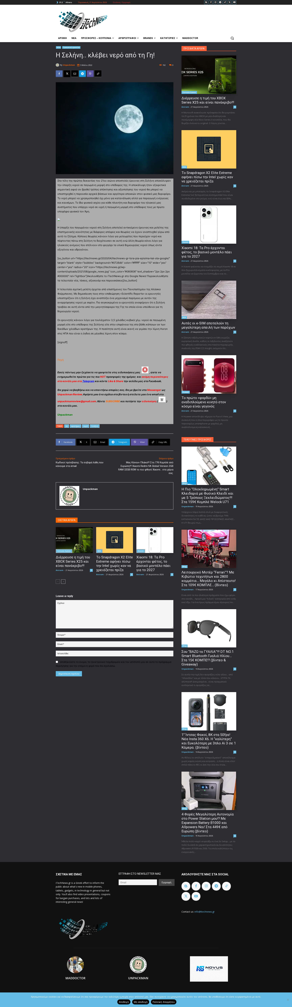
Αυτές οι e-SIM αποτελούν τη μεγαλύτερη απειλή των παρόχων (208, 325)
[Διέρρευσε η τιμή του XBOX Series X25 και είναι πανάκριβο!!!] (74, 540)
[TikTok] (225, 2)
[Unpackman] (58, 65)
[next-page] (63, 581)
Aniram (59, 570)
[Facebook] (211, 2)
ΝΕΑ (58, 47)
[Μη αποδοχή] (287, 999)
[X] (230, 2)
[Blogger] (206, 2)
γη (67, 426)
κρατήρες (75, 426)
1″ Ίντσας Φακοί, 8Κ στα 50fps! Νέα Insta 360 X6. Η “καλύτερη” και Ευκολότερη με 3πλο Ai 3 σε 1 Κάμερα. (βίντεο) (208, 741)
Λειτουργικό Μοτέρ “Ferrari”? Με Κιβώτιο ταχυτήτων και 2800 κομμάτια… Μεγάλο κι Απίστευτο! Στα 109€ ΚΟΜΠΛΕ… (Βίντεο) (208, 578)
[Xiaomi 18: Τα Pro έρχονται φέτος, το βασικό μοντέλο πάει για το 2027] (154, 540)
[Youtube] (234, 2)
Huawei (185, 392)
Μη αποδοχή (141, 1002)
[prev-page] (58, 581)
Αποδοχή (124, 1002)
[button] (232, 38)
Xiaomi (141, 551)
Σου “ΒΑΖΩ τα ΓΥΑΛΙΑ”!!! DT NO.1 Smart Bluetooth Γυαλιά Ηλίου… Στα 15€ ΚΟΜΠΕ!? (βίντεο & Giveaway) (207, 658)
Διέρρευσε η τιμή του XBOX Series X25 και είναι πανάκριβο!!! (73, 561)
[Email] (74, 73)
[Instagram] (215, 2)
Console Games (64, 551)
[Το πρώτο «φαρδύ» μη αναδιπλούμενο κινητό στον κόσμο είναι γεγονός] (208, 374)
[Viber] (90, 73)
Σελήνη (94, 426)
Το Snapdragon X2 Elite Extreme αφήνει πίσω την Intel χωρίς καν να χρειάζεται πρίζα (114, 563)
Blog (184, 483)
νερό (85, 426)
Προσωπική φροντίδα (71, 47)
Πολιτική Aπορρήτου (164, 1002)
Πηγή (60, 359)
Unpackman (69, 65)
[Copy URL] (98, 73)
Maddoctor (75, 978)
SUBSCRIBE (113, 401)
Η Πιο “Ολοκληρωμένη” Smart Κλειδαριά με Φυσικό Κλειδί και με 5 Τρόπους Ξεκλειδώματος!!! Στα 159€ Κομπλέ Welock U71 (207, 495)
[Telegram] (220, 2)
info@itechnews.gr (204, 911)
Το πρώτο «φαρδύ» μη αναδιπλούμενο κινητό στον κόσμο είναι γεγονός (203, 402)
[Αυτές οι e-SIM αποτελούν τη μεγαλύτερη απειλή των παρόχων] (208, 300)
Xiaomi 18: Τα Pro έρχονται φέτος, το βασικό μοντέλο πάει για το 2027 (153, 563)
